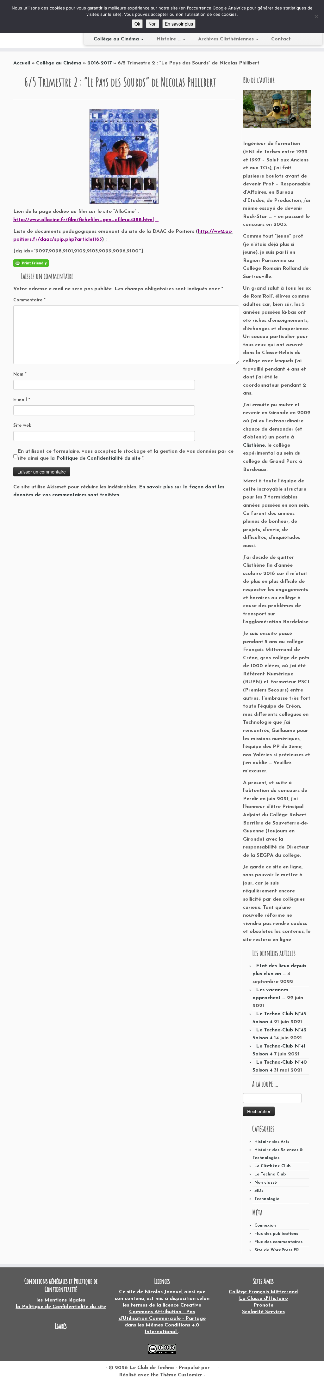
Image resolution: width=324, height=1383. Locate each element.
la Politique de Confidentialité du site (96, 458)
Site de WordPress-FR (276, 1250)
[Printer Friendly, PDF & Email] (31, 262)
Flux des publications (276, 1234)
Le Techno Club (270, 1174)
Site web (22, 425)
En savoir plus (179, 24)
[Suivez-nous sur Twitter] (26, 1368)
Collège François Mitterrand (263, 1292)
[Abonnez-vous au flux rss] (17, 1368)
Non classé (265, 1183)
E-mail (21, 400)
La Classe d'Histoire (263, 1298)
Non (152, 24)
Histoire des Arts (271, 1142)
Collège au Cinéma (117, 39)
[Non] (316, 16)
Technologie (266, 1199)
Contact (281, 39)
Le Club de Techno (151, 1367)
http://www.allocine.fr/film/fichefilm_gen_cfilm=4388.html (83, 219)
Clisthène (254, 445)
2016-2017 (99, 63)
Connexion (265, 1225)
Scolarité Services (263, 1311)
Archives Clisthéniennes (226, 39)
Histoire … (169, 39)
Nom (20, 374)
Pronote (263, 1305)
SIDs (258, 1191)
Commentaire (29, 300)
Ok (137, 24)
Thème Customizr (181, 1375)
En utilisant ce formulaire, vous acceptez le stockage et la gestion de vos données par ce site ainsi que (125, 455)
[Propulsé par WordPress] (213, 1366)
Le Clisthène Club (272, 1166)
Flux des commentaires (278, 1242)
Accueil (21, 63)
